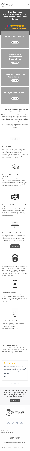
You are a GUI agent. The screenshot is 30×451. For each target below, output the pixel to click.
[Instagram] (13, 423)
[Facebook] (8, 423)
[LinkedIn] (17, 423)
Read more (26, 373)
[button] (28, 4)
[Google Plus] (21, 423)
